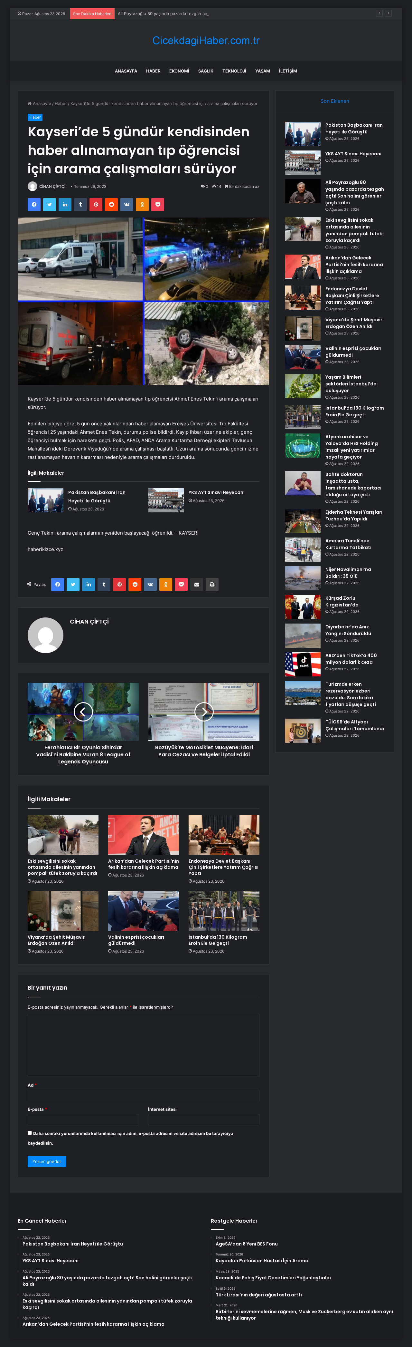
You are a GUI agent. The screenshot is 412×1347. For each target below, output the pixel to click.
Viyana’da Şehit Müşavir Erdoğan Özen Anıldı (56, 940)
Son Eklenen (335, 101)
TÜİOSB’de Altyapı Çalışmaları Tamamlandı (354, 725)
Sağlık (205, 70)
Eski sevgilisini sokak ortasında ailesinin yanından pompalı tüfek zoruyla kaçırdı (62, 867)
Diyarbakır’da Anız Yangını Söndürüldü (348, 630)
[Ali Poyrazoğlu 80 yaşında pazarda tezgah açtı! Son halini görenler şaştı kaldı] (303, 191)
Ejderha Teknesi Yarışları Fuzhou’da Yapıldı (353, 515)
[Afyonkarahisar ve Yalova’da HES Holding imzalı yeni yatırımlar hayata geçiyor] (303, 445)
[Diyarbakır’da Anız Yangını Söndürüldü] (303, 636)
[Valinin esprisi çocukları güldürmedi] (143, 911)
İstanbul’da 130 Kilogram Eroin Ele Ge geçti (218, 940)
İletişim (288, 70)
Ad (32, 1085)
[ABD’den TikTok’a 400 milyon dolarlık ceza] (303, 664)
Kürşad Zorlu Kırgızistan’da (342, 601)
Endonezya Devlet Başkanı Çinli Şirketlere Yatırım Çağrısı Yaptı (223, 867)
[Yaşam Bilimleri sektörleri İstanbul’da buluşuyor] (303, 386)
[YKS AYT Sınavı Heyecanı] (166, 500)
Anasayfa (126, 70)
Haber (153, 70)
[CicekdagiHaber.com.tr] (206, 40)
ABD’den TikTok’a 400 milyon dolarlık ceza (351, 658)
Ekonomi (179, 70)
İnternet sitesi (162, 1109)
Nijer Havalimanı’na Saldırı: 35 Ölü (348, 572)
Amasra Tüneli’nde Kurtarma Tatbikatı (348, 544)
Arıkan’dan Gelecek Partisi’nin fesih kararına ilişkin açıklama (143, 864)
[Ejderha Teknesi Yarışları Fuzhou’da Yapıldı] (303, 521)
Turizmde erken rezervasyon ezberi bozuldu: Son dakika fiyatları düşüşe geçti (350, 694)
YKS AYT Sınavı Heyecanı (217, 492)
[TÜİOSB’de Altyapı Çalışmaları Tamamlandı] (303, 731)
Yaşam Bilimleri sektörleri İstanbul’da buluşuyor (351, 384)
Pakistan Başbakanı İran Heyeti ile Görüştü (354, 128)
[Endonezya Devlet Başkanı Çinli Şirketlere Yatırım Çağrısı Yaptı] (224, 835)
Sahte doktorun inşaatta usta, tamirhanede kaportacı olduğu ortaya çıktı (353, 484)
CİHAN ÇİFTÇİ (52, 186)
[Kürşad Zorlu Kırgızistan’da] (303, 607)
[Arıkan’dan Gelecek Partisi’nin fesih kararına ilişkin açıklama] (143, 835)
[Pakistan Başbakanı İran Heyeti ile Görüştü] (45, 500)
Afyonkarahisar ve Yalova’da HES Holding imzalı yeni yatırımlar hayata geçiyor (351, 446)
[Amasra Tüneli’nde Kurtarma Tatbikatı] (303, 550)
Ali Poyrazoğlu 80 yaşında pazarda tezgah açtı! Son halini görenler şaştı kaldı (194, 13)
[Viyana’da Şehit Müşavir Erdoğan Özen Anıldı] (63, 911)
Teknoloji (234, 70)
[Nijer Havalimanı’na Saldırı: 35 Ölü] (303, 578)
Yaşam (262, 70)
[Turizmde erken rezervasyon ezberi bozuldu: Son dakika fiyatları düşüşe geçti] (303, 693)
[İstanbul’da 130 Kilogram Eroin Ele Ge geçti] (224, 911)
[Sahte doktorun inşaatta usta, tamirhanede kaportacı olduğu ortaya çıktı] (303, 483)
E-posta (37, 1109)
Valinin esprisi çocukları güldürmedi (136, 940)
